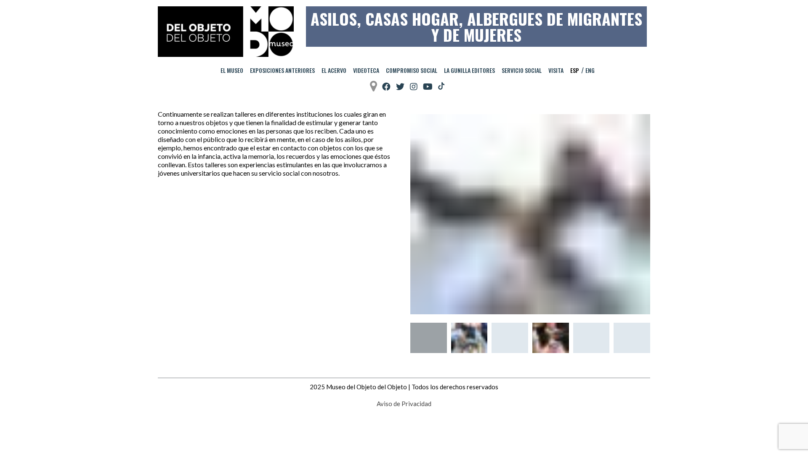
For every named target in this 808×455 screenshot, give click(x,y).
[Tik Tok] (441, 86)
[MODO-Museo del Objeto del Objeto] (226, 31)
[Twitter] (400, 86)
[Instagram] (413, 86)
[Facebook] (386, 86)
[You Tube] (428, 86)
